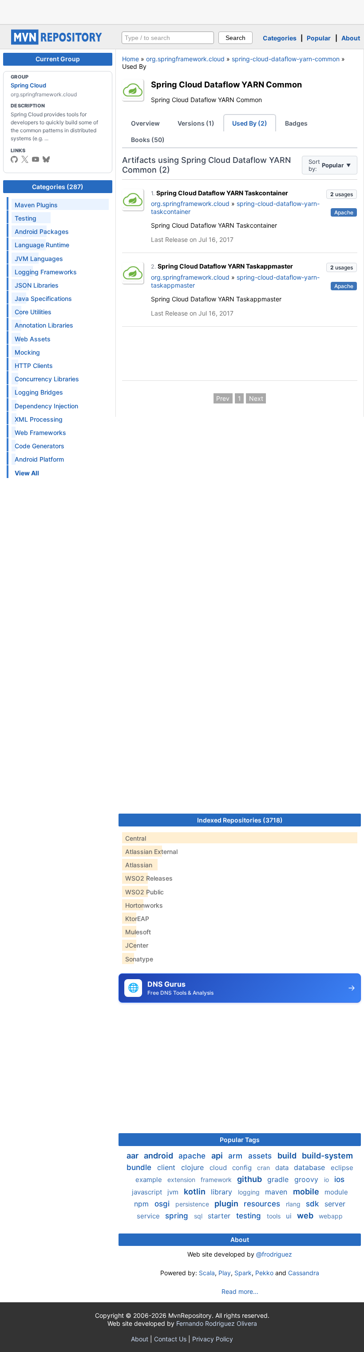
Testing (25, 218)
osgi (163, 1203)
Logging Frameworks (46, 272)
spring (177, 1215)
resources (263, 1203)
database (310, 1167)
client (167, 1167)
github (250, 1179)
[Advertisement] (182, 11)
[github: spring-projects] (14, 159)
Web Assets (33, 339)
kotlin (195, 1191)
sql (199, 1216)
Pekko (264, 1273)
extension (182, 1179)
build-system (327, 1155)
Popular (319, 38)
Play (224, 1273)
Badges (296, 123)
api (218, 1155)
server (334, 1203)
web (306, 1215)
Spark (243, 1273)
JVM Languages (39, 258)
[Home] (57, 42)
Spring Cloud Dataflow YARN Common (226, 84)
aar (133, 1155)
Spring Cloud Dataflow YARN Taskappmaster (225, 266)
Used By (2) (249, 123)
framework (217, 1179)
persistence (193, 1204)
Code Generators (39, 446)
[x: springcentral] (24, 159)
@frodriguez (274, 1254)
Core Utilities (33, 312)
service (149, 1216)
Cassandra (303, 1273)
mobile (307, 1191)
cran (264, 1167)
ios (339, 1179)
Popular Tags (240, 1139)
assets (261, 1155)
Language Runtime (42, 245)
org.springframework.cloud (185, 59)
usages (341, 194)
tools (274, 1216)
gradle (279, 1179)
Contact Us (170, 1339)
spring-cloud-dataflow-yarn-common (286, 59)
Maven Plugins (36, 205)
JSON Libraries (37, 285)
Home (130, 59)
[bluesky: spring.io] (46, 159)
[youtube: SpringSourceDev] (35, 159)
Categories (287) (57, 186)
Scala (207, 1273)
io (327, 1179)
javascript (148, 1192)
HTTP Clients (34, 365)
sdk (313, 1203)
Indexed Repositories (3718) (240, 820)
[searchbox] (168, 38)
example (149, 1179)
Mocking (27, 352)
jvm (173, 1192)
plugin (227, 1203)
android (159, 1155)
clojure (193, 1167)
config (242, 1167)
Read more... (240, 1291)
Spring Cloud (28, 85)
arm (236, 1155)
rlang (294, 1204)
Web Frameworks (40, 432)
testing (249, 1215)
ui (289, 1216)
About (350, 38)
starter (220, 1215)
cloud (219, 1167)
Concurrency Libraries (47, 379)
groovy (307, 1179)
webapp (331, 1216)
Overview (145, 123)
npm (142, 1203)
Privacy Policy (212, 1339)
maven (277, 1191)
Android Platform (39, 459)
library (222, 1191)
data (282, 1167)
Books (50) (148, 139)
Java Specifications (43, 298)
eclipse (342, 1167)
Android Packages (42, 231)
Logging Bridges (39, 392)
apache (193, 1155)
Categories (280, 38)
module (336, 1192)
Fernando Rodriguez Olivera (216, 1323)
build (287, 1155)
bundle (140, 1167)
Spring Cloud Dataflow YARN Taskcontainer (222, 193)
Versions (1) (196, 123)
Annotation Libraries (44, 325)
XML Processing (39, 419)
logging (249, 1192)
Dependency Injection (46, 406)
